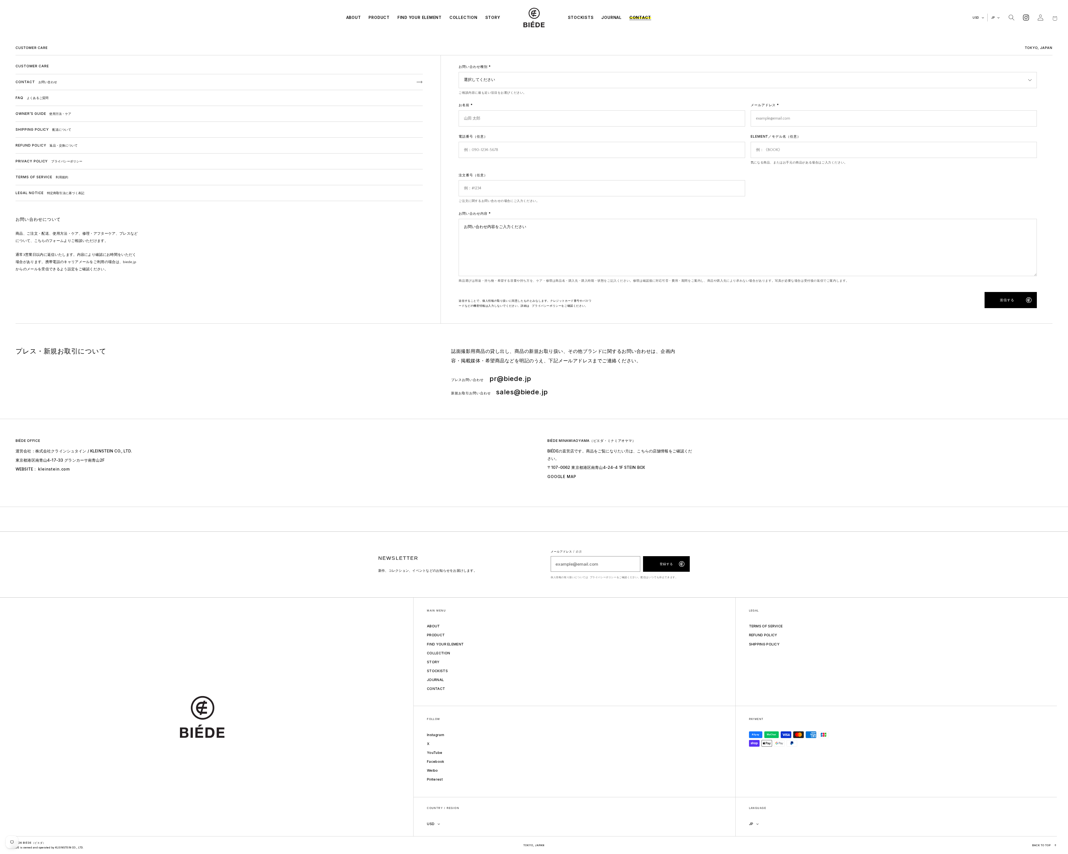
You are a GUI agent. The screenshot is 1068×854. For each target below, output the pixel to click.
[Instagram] (1026, 17)
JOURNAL (435, 680)
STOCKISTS (437, 671)
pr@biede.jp (510, 379)
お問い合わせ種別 (475, 67)
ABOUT (433, 626)
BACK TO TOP (1044, 845)
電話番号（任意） (473, 136)
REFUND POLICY (763, 635)
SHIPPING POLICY (764, 644)
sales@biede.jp (522, 392)
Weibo (432, 770)
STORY (433, 662)
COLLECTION (438, 653)
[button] (1011, 17)
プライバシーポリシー (546, 305)
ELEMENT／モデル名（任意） (776, 136)
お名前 (466, 105)
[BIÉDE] (212, 717)
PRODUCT (436, 635)
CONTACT (436, 689)
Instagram (435, 735)
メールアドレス (765, 105)
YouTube (434, 753)
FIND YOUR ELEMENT (445, 644)
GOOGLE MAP (561, 476)
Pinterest (435, 779)
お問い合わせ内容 (475, 213)
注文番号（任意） (473, 175)
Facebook (435, 761)
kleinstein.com (54, 469)
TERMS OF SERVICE (766, 626)
